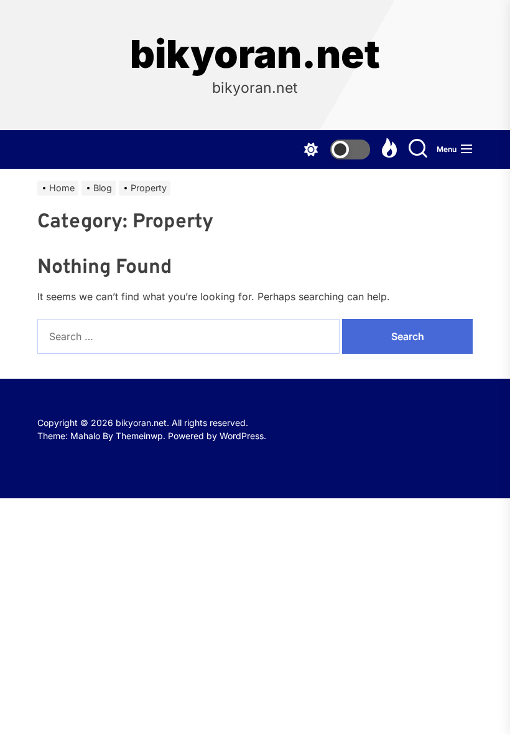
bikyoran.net (255, 54)
